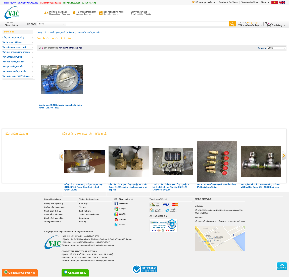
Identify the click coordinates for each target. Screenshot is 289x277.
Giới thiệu (83, 204)
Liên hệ (82, 222)
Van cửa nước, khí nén (13, 62)
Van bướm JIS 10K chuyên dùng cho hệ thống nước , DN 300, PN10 (60, 106)
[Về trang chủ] (11, 13)
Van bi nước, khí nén (12, 42)
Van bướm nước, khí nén (14, 71)
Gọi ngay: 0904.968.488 (21, 272)
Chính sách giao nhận (54, 218)
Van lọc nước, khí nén (13, 66)
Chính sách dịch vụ (52, 211)
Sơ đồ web (84, 218)
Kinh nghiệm (85, 211)
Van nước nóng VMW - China (16, 76)
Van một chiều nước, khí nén (16, 52)
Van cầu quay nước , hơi (14, 47)
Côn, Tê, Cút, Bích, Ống (13, 37)
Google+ (123, 209)
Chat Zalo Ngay (77, 272)
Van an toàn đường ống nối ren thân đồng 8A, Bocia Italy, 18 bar (216, 185)
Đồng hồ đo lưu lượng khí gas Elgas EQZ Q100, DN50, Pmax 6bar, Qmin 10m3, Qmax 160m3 (83, 187)
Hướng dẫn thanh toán (54, 207)
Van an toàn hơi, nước (13, 57)
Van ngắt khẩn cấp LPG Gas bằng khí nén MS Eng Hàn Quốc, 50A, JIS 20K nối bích (260, 185)
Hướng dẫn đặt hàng (53, 204)
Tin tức (82, 207)
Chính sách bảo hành (53, 214)
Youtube (122, 219)
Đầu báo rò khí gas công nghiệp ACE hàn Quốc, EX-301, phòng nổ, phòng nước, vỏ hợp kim (128, 187)
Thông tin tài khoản (53, 222)
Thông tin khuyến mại (89, 214)
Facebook (123, 203)
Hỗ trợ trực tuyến (204, 2)
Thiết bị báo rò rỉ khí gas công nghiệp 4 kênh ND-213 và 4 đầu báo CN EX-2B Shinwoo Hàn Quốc (171, 187)
